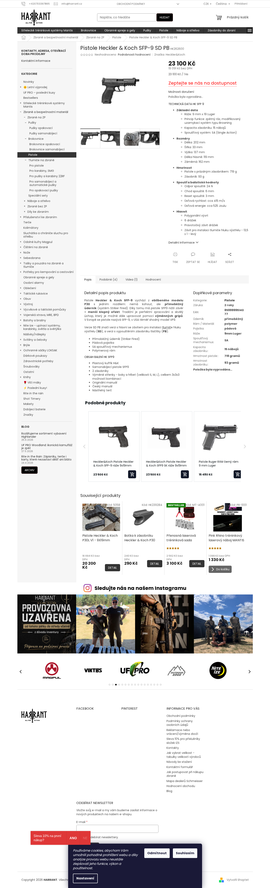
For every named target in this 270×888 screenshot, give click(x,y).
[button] (84, 446)
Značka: (169, 55)
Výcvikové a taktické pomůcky (44, 310)
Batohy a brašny (34, 320)
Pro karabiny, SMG (41, 171)
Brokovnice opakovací (44, 144)
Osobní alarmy (33, 283)
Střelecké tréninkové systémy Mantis (44, 105)
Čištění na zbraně (35, 247)
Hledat (165, 17)
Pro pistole (36, 166)
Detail (112, 568)
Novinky (28, 82)
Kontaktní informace (35, 60)
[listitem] (113, 446)
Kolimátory (30, 228)
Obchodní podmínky (131, 4)
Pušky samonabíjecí (43, 133)
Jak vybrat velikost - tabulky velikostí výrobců (183, 755)
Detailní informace (181, 243)
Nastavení (85, 878)
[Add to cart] (132, 474)
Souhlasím (185, 853)
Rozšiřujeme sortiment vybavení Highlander (43, 435)
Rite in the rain (33, 393)
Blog (169, 791)
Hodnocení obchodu (180, 786)
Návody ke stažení (179, 762)
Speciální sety (38, 196)
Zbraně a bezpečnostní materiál (45, 112)
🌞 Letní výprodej (35, 87)
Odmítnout (157, 853)
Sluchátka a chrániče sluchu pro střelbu (45, 235)
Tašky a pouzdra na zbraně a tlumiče (43, 265)
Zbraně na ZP (36, 117)
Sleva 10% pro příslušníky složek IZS (183, 741)
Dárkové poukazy (35, 356)
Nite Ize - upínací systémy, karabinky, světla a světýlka (42, 327)
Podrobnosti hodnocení (134, 55)
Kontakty (172, 748)
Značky (28, 415)
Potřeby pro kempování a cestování (48, 272)
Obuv (27, 299)
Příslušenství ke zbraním (40, 217)
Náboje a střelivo (38, 201)
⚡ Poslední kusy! (35, 388)
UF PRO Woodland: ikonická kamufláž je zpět (46, 447)
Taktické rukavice (35, 294)
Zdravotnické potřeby (38, 361)
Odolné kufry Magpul (37, 242)
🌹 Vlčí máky (32, 383)
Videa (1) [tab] (132, 280)
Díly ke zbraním (38, 212)
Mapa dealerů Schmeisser (184, 781)
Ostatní (28, 372)
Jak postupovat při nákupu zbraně (184, 774)
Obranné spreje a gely (38, 277)
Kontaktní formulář (179, 767)
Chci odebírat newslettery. (100, 837)
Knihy (27, 377)
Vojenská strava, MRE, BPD (41, 315)
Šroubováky (31, 367)
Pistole (32, 155)
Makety (28, 404)
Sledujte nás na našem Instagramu (140, 588)
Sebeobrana (31, 258)
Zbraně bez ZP (37, 206)
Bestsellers (30, 98)
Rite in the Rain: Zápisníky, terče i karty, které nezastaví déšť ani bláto (46, 458)
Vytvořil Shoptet (238, 880)
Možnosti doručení (181, 92)
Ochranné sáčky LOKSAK (40, 350)
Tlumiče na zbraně (41, 160)
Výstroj (28, 304)
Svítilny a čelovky (35, 340)
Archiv (29, 470)
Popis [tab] (88, 280)
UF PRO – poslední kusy (39, 93)
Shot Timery (31, 399)
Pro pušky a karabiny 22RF (47, 176)
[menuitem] (47, 30)
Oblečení (29, 288)
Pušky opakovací (41, 128)
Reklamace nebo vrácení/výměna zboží (182, 732)
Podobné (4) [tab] (109, 280)
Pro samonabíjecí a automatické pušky (42, 183)
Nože (26, 253)
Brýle (26, 345)
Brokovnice (36, 139)
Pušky (32, 123)
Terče (27, 222)
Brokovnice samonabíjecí (47, 149)
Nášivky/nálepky (34, 334)
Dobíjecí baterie (34, 409)
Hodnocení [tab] (153, 280)
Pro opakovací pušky (43, 190)
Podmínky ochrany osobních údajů (179, 723)
